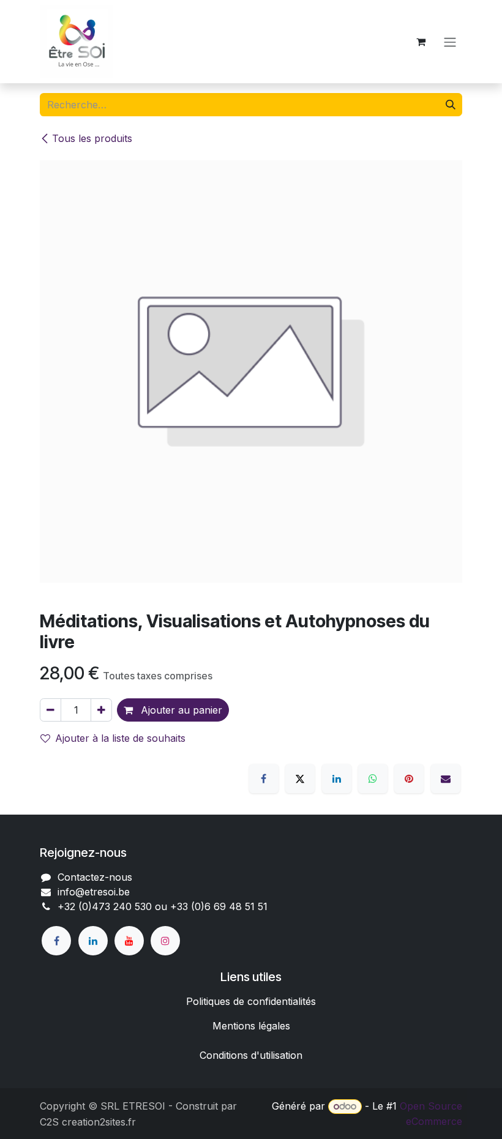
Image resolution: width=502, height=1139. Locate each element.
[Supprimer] (50, 710)
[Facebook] (264, 778)
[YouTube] (129, 940)
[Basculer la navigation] (450, 41)
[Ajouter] (101, 710)
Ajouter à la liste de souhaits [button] (120, 738)
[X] (300, 778)
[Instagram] (165, 940)
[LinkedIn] (336, 778)
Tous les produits (92, 138)
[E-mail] (445, 778)
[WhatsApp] (373, 778)
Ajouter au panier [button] (180, 710)
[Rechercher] (450, 104)
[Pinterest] (409, 778)
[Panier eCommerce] (420, 41)
